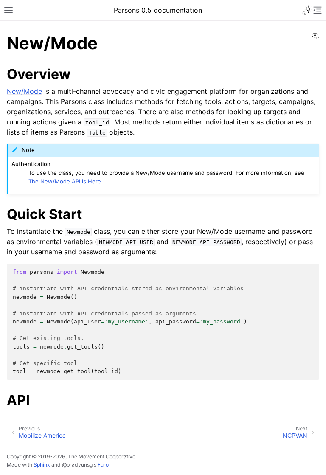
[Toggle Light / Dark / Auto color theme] (307, 10)
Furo (103, 464)
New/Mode (24, 91)
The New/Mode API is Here (64, 181)
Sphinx (42, 464)
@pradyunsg (77, 464)
